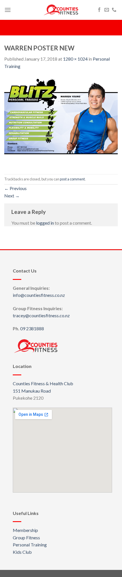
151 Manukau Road (32, 390)
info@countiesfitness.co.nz (39, 295)
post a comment (72, 179)
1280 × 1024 (75, 58)
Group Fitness (26, 537)
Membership (25, 530)
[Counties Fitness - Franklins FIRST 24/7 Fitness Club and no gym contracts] (61, 10)
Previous (15, 188)
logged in (45, 222)
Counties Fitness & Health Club (43, 383)
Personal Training (30, 544)
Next (12, 195)
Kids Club (22, 552)
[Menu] (7, 10)
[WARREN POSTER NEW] (61, 121)
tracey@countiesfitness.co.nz (41, 315)
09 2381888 (32, 328)
